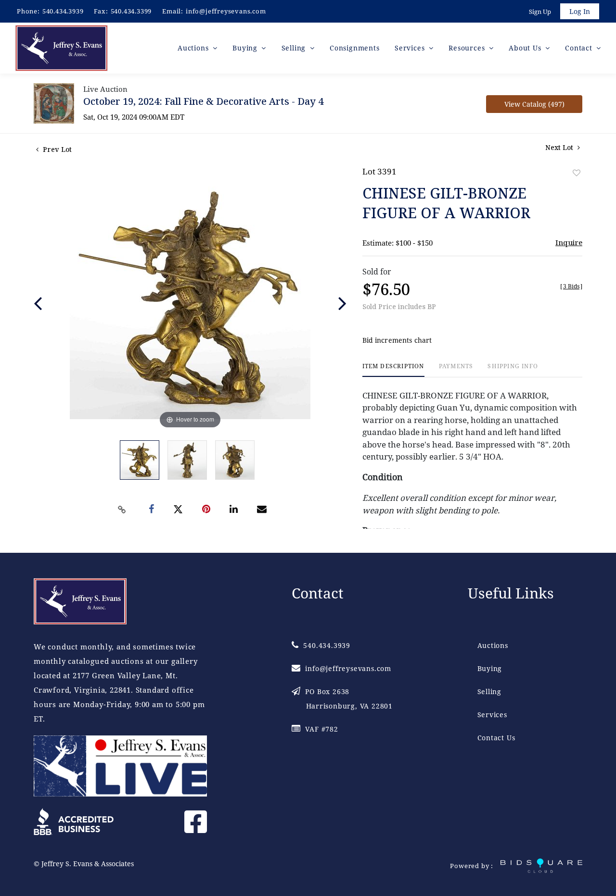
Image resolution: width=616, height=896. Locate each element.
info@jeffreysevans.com (226, 11)
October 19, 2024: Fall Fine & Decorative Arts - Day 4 (203, 101)
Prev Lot (56, 149)
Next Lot (560, 147)
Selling (489, 691)
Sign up (540, 11)
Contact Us (496, 737)
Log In (579, 11)
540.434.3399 (131, 11)
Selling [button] (295, 47)
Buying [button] (246, 47)
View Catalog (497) (534, 104)
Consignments (355, 47)
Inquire (568, 242)
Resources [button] (468, 47)
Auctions (492, 645)
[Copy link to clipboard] (122, 509)
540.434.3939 (63, 11)
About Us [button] (526, 47)
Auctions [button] (194, 47)
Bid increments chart (397, 340)
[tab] (393, 370)
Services (492, 714)
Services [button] (411, 47)
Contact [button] (579, 47)
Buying (489, 668)
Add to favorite (576, 172)
